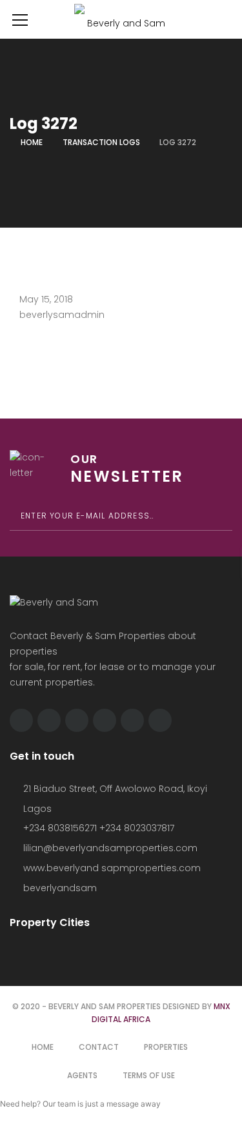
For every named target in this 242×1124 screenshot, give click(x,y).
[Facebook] (21, 720)
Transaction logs (101, 142)
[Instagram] (76, 720)
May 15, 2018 (46, 299)
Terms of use (149, 1075)
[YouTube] (160, 720)
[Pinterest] (132, 720)
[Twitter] (49, 720)
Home (32, 142)
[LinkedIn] (104, 720)
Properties (166, 1046)
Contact (99, 1046)
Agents (82, 1075)
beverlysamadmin (62, 314)
